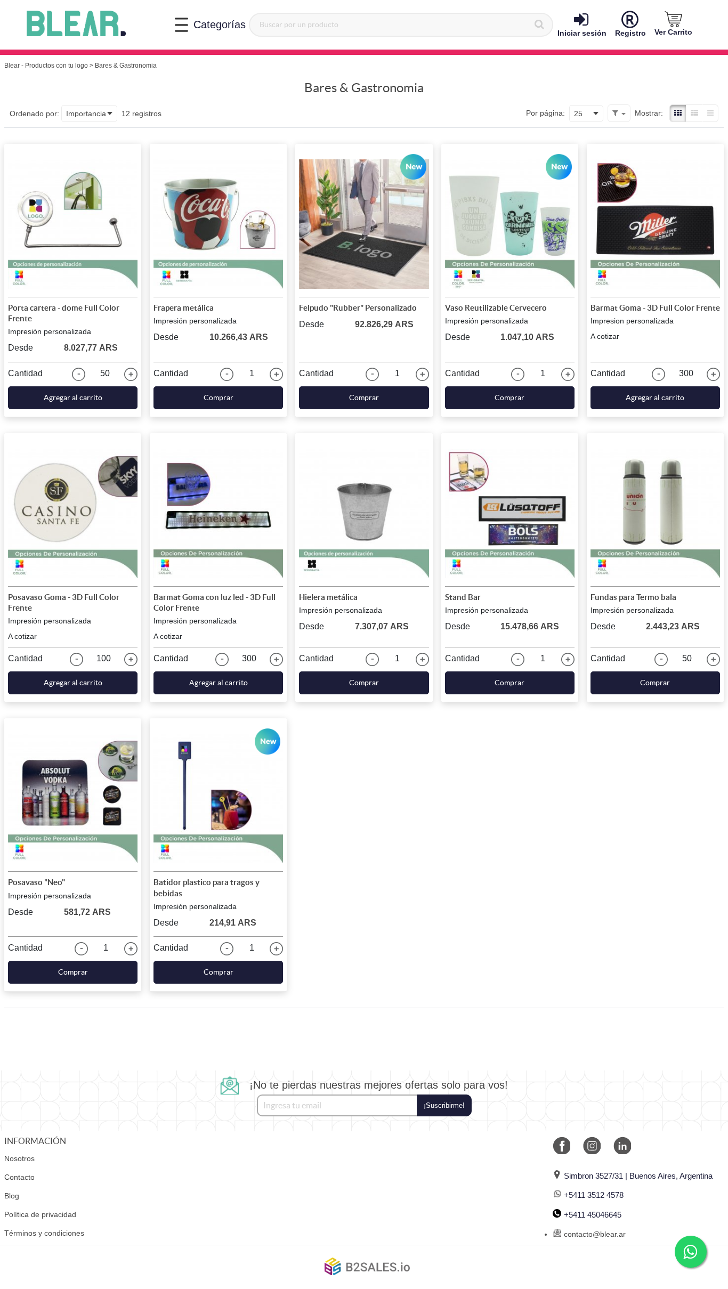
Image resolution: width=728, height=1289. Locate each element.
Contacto (19, 1177)
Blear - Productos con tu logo (46, 65)
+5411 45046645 (592, 1214)
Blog (11, 1195)
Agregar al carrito (73, 397)
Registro (630, 33)
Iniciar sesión (581, 33)
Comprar (218, 397)
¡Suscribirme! (444, 1105)
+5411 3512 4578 (594, 1194)
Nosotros (19, 1158)
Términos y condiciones (44, 1233)
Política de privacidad (40, 1214)
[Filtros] (619, 112)
